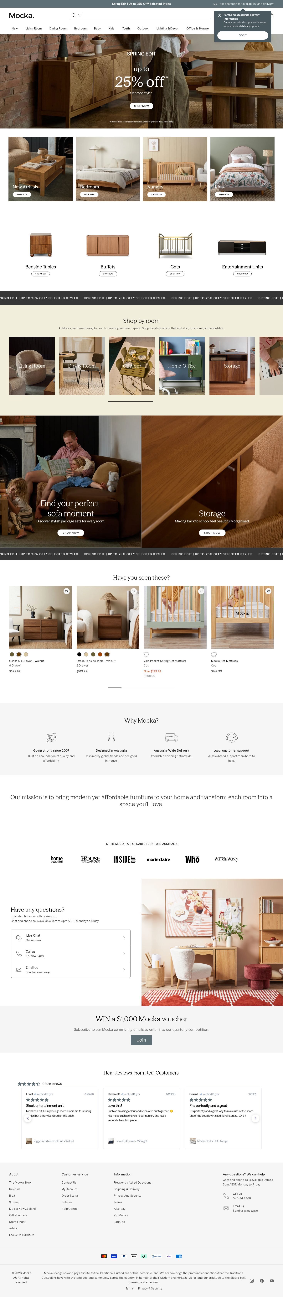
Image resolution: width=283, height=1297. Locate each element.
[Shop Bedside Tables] (40, 250)
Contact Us (69, 1182)
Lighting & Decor (168, 28)
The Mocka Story (20, 1182)
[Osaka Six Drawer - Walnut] (40, 617)
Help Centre (70, 1209)
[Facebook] (262, 1281)
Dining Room (57, 28)
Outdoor (143, 28)
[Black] (79, 654)
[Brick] (100, 654)
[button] (28, 1118)
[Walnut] (19, 654)
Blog (12, 1195)
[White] (146, 654)
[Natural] (25, 654)
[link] (59, 1141)
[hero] (141, 81)
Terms (118, 1202)
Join (141, 1040)
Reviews (14, 1189)
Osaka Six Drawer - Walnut (26, 661)
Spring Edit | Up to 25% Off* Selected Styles (141, 4)
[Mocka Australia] (21, 15)
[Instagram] (252, 1281)
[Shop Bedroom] (108, 169)
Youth (126, 28)
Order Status (70, 1195)
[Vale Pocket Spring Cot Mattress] (175, 617)
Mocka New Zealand (22, 1209)
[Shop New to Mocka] (40, 169)
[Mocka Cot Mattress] (242, 617)
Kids (111, 28)
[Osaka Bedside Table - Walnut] (108, 617)
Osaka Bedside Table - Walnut (96, 661)
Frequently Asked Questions (132, 1182)
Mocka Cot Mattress (224, 661)
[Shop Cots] (175, 250)
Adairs (13, 1228)
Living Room (34, 28)
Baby (97, 28)
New (15, 28)
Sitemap (14, 1202)
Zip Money (121, 1215)
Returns (67, 1202)
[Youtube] (272, 1281)
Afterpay (120, 1209)
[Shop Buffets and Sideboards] (108, 250)
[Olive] (12, 654)
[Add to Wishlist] (67, 591)
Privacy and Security (128, 1195)
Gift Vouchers (18, 1215)
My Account (69, 1189)
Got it (243, 35)
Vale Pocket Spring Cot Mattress (165, 661)
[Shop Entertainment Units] (242, 250)
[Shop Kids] (242, 169)
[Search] (74, 15)
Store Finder (17, 1222)
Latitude (119, 1222)
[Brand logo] (56, 859)
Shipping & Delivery (127, 1189)
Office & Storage (198, 28)
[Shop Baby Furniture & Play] (175, 169)
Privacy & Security (150, 1288)
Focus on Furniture (21, 1235)
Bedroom (80, 28)
